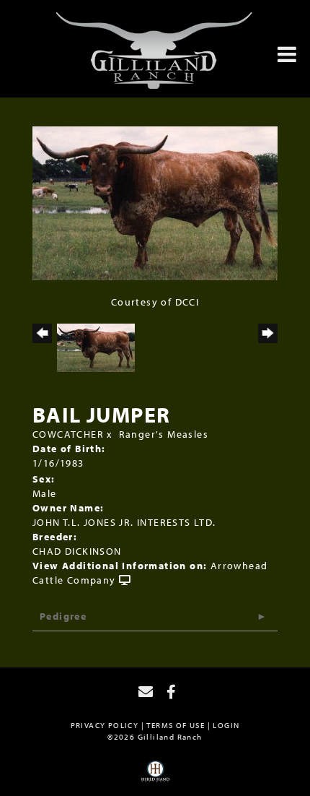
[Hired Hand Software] (155, 776)
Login (226, 725)
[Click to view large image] (155, 202)
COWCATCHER (68, 434)
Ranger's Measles (163, 434)
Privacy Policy (105, 725)
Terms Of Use (175, 725)
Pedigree (63, 616)
